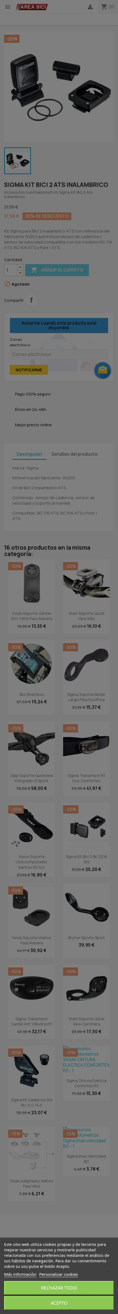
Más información (20, 1274)
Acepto (59, 1303)
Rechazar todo (59, 1288)
